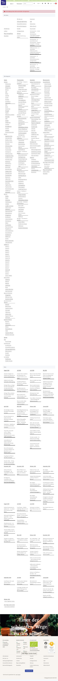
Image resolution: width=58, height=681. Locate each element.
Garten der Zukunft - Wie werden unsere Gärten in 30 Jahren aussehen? (48, 590)
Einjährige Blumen (22, 175)
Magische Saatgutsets (35, 122)
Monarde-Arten (8, 169)
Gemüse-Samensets (9, 132)
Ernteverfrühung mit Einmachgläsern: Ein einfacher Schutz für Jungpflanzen (34, 412)
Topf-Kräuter (21, 87)
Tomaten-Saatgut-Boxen (35, 114)
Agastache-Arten (8, 136)
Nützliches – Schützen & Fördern (22, 152)
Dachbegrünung (21, 157)
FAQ (5, 339)
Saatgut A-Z (6, 244)
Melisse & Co (8, 165)
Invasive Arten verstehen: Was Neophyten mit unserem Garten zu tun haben (22, 376)
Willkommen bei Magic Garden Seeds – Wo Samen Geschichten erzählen (48, 583)
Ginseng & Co (8, 151)
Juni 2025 (32, 504)
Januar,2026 (45, 406)
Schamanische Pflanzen (21, 146)
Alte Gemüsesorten (22, 118)
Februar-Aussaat (47, 86)
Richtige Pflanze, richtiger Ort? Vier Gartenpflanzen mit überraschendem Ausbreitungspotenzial (9, 387)
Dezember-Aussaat (48, 105)
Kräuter (5, 134)
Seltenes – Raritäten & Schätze (21, 191)
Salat (6, 118)
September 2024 (7, 577)
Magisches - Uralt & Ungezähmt (21, 137)
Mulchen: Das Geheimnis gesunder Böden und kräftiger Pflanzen (22, 553)
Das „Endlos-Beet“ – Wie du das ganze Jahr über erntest (35, 540)
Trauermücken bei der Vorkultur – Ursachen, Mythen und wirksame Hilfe (34, 446)
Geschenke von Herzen (36, 151)
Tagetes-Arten (8, 185)
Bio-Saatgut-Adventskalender (34, 88)
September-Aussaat (48, 99)
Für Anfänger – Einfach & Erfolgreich (22, 82)
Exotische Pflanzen (8, 319)
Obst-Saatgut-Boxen (35, 112)
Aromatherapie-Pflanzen (21, 104)
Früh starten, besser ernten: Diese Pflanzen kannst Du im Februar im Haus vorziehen (48, 420)
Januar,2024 (45, 577)
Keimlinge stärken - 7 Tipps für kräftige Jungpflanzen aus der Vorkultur (47, 412)
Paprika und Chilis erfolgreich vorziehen (47, 596)
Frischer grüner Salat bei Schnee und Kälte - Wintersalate (22, 582)
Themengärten (21, 187)
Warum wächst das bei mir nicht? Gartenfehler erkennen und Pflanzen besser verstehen (35, 387)
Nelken (6, 223)
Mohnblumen (8, 221)
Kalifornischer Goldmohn (8, 208)
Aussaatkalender (46, 82)
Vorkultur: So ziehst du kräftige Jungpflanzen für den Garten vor (9, 540)
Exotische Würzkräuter (23, 228)
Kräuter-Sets (34, 132)
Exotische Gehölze (9, 299)
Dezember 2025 (7, 466)
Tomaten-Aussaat (48, 123)
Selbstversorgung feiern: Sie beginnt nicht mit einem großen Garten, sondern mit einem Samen (48, 384)
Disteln (6, 198)
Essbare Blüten (21, 222)
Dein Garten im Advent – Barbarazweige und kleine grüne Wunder (48, 548)
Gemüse (5, 82)
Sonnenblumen (8, 232)
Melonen (7, 281)
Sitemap (19, 33)
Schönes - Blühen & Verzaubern (21, 169)
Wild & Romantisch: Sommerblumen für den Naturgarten (35, 546)
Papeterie (32, 157)
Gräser (19, 177)
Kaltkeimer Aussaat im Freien (49, 116)
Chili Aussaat (47, 125)
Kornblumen (8, 217)
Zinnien (6, 238)
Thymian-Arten (8, 187)
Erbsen (6, 93)
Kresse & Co (7, 161)
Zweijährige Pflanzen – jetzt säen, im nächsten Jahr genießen (22, 383)
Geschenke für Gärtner (34, 94)
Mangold (7, 111)
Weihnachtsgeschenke (36, 149)
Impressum (32, 19)
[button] (42, 3)
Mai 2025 (45, 504)
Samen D (7, 252)
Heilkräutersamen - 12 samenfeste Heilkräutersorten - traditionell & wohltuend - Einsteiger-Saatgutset (35, 51)
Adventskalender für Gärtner (35, 84)
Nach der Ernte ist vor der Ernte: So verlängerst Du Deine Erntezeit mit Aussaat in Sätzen (48, 376)
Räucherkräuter (21, 144)
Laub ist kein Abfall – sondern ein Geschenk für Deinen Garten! (48, 478)
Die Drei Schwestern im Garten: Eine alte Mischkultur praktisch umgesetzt (9, 419)
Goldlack (7, 204)
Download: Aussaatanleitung (48, 113)
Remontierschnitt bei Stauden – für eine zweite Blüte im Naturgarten (22, 515)
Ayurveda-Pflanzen (22, 102)
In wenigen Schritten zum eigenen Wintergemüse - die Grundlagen (22, 589)
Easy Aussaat (32, 28)
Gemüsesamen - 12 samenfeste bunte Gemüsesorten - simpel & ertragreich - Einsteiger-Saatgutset (35, 42)
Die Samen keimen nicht (48, 135)
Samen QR (7, 269)
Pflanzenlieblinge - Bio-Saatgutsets (36, 120)
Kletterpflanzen (8, 213)
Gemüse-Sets (34, 124)
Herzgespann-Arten (9, 155)
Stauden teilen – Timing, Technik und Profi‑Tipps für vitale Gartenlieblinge (9, 462)
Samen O (7, 266)
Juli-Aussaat (46, 95)
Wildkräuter (20, 226)
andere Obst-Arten (9, 289)
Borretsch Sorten (8, 142)
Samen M (7, 262)
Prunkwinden (8, 225)
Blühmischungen (21, 173)
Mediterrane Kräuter (22, 224)
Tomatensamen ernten (49, 160)
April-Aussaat (47, 90)
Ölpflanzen (20, 216)
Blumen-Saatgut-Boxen (34, 97)
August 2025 (6, 504)
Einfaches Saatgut (22, 85)
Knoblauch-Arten (9, 157)
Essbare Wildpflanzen (22, 129)
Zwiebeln (7, 130)
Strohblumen (8, 234)
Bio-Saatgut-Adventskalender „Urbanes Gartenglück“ (35, 490)
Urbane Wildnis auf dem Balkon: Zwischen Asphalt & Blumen (35, 432)
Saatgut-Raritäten (22, 194)
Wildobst (7, 283)
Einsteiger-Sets (33, 142)
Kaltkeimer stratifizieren (47, 120)
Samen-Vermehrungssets (35, 145)
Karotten (7, 99)
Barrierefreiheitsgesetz (21, 26)
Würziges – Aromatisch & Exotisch (22, 219)
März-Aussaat (47, 88)
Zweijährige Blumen (22, 189)
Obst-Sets (33, 130)
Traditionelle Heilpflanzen (21, 95)
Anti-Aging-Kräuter (22, 111)
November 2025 (20, 466)
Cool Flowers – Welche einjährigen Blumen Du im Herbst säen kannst (22, 509)
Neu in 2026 (20, 205)
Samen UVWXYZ (8, 275)
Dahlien (7, 196)
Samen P (7, 268)
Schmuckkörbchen (9, 230)
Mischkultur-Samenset (23, 131)
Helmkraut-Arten (8, 153)
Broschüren (33, 172)
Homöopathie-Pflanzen (21, 108)
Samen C (7, 250)
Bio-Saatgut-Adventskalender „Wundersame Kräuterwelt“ (33, 498)
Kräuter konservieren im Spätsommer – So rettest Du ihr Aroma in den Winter (9, 510)
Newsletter (6, 36)
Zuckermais (7, 109)
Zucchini (7, 128)
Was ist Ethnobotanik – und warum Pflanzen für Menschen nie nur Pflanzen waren (9, 450)
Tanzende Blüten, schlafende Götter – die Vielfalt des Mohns (22, 522)
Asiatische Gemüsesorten (21, 121)
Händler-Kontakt (8, 361)
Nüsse (6, 287)
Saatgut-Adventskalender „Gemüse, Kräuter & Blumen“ (35, 478)
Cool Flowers (21, 209)
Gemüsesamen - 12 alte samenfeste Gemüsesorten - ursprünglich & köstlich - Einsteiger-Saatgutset (35, 34)
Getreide (7, 95)
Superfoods (20, 211)
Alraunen (7, 304)
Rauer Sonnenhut (9, 227)
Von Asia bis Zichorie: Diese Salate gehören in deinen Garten (22, 546)
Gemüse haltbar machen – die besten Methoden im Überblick (9, 531)
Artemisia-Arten (8, 138)
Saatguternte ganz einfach (48, 157)
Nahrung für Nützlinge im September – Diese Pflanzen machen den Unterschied (9, 518)
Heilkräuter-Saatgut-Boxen (35, 105)
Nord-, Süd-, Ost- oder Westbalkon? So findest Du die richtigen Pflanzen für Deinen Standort (35, 425)
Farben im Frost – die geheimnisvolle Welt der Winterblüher (35, 471)
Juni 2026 (32, 370)
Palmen (6, 327)
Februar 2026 (33, 406)
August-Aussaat (47, 97)
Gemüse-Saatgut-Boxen (35, 102)
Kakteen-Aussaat (47, 130)
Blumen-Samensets (9, 240)
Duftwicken (7, 200)
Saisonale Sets (33, 147)
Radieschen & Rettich (9, 114)
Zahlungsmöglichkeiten (22, 21)
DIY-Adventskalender (35, 163)
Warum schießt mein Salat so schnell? (35, 381)
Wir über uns (19, 19)
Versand (18, 674)
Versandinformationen (22, 24)
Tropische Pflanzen (9, 332)
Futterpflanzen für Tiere (22, 165)
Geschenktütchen (35, 161)
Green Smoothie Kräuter (21, 213)
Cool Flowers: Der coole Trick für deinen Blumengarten (9, 582)
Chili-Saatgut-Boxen (35, 99)
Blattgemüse (8, 88)
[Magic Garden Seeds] (3, 4)
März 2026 (19, 406)
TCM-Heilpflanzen (22, 100)
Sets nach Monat (34, 155)
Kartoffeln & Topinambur (8, 102)
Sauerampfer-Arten (9, 181)
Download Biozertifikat (35, 650)
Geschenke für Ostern (35, 153)
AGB (31, 21)
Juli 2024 (19, 577)
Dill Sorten (7, 144)
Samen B (7, 248)
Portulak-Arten (8, 175)
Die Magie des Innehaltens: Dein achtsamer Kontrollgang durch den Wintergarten (9, 480)
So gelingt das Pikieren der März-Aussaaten (9, 456)
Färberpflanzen (21, 207)
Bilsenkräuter (8, 306)
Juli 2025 (19, 504)
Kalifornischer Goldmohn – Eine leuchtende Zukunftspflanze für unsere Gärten (35, 566)
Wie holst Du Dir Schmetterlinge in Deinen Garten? (35, 582)
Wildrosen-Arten (8, 297)
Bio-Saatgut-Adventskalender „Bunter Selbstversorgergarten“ (35, 484)
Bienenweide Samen (22, 155)
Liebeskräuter (21, 142)
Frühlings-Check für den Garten (35, 418)
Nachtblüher (21, 181)
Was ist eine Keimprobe (46, 143)
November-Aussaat (48, 103)
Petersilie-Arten (8, 173)
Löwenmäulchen (8, 219)
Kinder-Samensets (34, 143)
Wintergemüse (21, 135)
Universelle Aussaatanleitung (48, 110)
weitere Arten (8, 314)
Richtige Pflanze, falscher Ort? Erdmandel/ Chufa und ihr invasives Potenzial (9, 395)
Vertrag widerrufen (29, 670)
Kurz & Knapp (8, 341)
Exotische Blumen (22, 196)
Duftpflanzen (21, 183)
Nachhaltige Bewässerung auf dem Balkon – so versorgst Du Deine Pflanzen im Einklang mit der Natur (22, 413)
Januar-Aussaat (47, 84)
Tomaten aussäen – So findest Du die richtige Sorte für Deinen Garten (35, 438)
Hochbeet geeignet (22, 133)
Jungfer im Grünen (9, 206)
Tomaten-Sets (34, 126)
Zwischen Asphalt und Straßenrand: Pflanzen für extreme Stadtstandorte (9, 375)
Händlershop (6, 28)
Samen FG (7, 256)
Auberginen (7, 86)
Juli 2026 (19, 370)
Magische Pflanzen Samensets (9, 316)
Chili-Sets (33, 128)
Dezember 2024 (46, 535)
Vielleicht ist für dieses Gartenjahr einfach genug (9, 381)
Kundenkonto (8, 345)
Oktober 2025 (33, 466)
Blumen (5, 194)
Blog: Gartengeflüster (8, 33)
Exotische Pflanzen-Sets (35, 139)
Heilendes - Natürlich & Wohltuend (22, 92)
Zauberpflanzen (21, 149)
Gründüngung (21, 163)
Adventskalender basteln (34, 91)
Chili (6, 91)
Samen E (7, 254)
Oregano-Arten (8, 171)
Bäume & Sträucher (8, 293)
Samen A (7, 246)
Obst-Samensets (8, 291)
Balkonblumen (21, 171)
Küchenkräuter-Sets (9, 189)
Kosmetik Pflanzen (22, 113)
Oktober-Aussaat (47, 101)
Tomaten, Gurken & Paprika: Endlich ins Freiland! (34, 553)
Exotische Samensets (9, 334)
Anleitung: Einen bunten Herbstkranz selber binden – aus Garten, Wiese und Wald (48, 491)
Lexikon (5, 31)
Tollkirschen (7, 312)
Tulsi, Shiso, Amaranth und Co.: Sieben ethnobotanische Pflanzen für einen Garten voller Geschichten (9, 433)
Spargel (6, 120)
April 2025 (6, 535)
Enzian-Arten (8, 148)
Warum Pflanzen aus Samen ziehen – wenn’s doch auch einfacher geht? (22, 472)
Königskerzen (8, 215)
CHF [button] (38, 3)
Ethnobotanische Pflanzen (7, 301)
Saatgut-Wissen (46, 132)
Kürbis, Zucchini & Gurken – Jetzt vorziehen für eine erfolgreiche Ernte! (35, 559)
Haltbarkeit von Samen (49, 141)
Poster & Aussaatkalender (34, 169)
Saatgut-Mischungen (22, 89)
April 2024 (32, 577)
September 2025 (46, 466)
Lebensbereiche (8, 242)
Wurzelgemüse (8, 126)
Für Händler (6, 357)
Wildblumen (7, 236)
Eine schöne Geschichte (46, 167)
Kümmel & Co (8, 163)
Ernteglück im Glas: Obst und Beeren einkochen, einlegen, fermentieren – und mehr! (48, 499)
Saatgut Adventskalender (35, 82)
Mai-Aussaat (46, 91)
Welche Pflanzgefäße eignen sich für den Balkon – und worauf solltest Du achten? (21, 422)
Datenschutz (32, 24)
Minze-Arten (7, 167)
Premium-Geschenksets (35, 117)
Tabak (6, 331)
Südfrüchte (7, 285)
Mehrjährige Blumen (22, 179)
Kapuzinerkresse (8, 211)
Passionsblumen (8, 329)
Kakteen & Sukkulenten (8, 324)
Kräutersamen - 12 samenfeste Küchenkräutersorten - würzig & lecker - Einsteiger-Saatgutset (35, 59)
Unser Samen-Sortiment (9, 606)
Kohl (6, 105)
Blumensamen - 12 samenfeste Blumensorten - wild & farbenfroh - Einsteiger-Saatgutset (35, 67)
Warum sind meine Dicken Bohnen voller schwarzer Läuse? (35, 375)
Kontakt (18, 28)
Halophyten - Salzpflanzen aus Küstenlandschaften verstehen (9, 426)
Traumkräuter (21, 140)
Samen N (7, 264)
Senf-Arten (7, 183)
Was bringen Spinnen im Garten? (48, 508)
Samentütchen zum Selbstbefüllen (35, 166)
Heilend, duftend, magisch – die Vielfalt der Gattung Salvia (22, 540)
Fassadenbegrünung (22, 159)
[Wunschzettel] (45, 3)
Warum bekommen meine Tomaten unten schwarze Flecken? (21, 396)
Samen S (7, 271)
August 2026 (6, 370)
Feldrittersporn (8, 202)
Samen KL (7, 260)
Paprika (6, 112)
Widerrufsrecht (33, 26)
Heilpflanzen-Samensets (8, 191)
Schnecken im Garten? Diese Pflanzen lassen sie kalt (35, 509)
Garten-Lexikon (46, 171)
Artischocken (8, 84)
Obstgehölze (8, 295)
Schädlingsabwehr (22, 161)
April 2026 (6, 406)
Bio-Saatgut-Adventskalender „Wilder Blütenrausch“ (48, 471)
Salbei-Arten (7, 179)
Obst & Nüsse (7, 277)
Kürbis (6, 107)
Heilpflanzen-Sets (35, 134)
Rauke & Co (7, 177)
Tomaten (7, 124)
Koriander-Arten (8, 159)
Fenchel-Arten (8, 150)
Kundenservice (7, 343)
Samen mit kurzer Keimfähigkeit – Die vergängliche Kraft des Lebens (8, 472)
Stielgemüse (7, 122)
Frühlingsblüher (21, 185)
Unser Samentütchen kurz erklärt (48, 138)
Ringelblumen (8, 229)
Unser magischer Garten (9, 601)
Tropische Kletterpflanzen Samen (23, 199)
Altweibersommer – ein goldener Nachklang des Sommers (9, 525)
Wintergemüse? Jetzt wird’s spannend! (34, 393)
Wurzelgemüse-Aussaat (47, 127)
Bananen (7, 321)
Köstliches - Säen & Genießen (21, 115)
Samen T (7, 273)
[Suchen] (34, 3)
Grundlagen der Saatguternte (47, 154)
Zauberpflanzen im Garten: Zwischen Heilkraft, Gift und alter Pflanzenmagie (8, 442)
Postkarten (33, 159)
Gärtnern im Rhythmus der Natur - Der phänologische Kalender (35, 574)
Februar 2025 (33, 535)
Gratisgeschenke (20, 31)
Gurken (6, 97)
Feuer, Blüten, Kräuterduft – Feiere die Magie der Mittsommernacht (35, 399)
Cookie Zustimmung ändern (21, 36)
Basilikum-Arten (8, 140)
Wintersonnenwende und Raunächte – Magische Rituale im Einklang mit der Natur (48, 541)
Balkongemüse (21, 123)
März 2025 (19, 535)
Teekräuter (20, 98)
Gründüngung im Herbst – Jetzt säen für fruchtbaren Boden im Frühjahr (48, 484)
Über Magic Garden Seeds (48, 162)
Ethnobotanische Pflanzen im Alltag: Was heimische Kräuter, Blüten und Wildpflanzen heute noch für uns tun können (48, 394)
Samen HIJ (7, 258)
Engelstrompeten (9, 308)
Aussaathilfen (46, 107)
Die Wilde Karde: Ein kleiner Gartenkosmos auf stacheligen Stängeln (22, 390)
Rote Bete (7, 116)
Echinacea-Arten (8, 146)
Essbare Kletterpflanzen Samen (23, 126)
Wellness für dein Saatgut (47, 150)
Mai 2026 (45, 370)
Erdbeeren (7, 279)
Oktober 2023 (7, 599)
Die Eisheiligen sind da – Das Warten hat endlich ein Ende (9, 411)
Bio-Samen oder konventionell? (47, 147)
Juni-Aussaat (47, 93)
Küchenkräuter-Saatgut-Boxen (34, 109)
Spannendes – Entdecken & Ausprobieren (22, 202)
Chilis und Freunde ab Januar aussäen (47, 553)
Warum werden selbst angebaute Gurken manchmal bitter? (21, 402)
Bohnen (7, 90)
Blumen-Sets (34, 136)
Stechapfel (7, 310)
